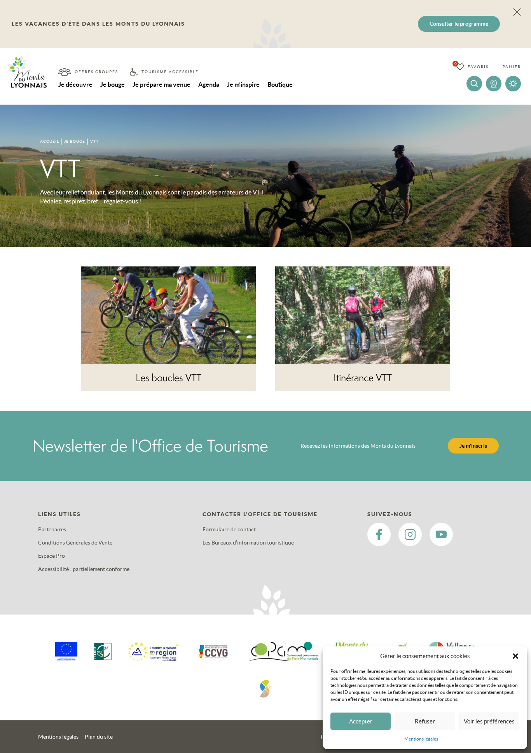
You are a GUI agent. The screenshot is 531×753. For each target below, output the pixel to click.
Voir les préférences (489, 721)
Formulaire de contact (229, 529)
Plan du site (99, 737)
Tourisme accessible (170, 72)
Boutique (280, 84)
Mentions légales (421, 738)
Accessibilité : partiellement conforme (83, 569)
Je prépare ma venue (161, 84)
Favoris (478, 67)
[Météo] (513, 83)
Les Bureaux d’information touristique (248, 542)
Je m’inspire (243, 84)
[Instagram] (410, 534)
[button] (515, 656)
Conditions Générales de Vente (75, 542)
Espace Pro (51, 556)
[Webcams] (493, 83)
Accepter (360, 721)
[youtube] (441, 534)
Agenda (208, 84)
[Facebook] (379, 534)
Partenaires (52, 529)
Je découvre (75, 84)
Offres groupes (96, 72)
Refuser (425, 721)
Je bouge (112, 84)
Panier (512, 67)
